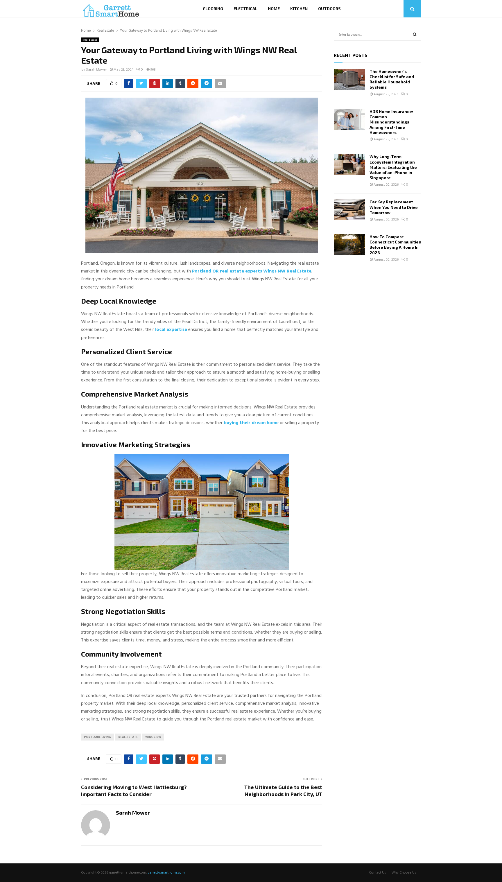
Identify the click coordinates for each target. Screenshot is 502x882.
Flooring (213, 8)
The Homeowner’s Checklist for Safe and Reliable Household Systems (392, 79)
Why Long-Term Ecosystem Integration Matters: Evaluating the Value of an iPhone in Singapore (393, 167)
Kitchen (299, 8)
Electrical (245, 8)
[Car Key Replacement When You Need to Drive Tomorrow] (349, 209)
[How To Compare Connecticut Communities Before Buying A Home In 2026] (349, 244)
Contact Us (377, 872)
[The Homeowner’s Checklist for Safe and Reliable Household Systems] (349, 79)
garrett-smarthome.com (166, 873)
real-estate (128, 737)
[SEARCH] (414, 35)
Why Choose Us (404, 872)
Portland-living (97, 737)
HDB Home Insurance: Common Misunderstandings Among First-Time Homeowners (391, 122)
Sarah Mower (96, 70)
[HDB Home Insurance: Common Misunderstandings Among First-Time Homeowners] (349, 119)
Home (274, 8)
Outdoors (329, 8)
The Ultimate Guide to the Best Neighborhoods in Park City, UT (283, 790)
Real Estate (90, 39)
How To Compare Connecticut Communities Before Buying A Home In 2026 (395, 244)
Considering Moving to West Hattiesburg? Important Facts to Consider (134, 790)
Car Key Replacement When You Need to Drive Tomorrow (394, 207)
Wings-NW (153, 737)
